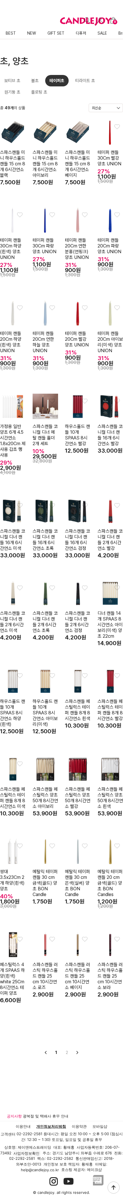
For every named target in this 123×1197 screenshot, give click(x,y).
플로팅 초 (39, 92)
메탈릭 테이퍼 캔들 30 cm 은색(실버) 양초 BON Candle (77, 883)
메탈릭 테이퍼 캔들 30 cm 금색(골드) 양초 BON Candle (45, 883)
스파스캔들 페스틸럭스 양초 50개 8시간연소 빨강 (77, 797)
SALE (102, 33)
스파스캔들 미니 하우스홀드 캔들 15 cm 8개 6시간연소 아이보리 (45, 164)
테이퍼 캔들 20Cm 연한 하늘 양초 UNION (43, 342)
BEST (11, 33)
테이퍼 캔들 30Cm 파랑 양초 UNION (44, 245)
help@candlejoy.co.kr (40, 1170)
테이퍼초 (56, 80)
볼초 (35, 80)
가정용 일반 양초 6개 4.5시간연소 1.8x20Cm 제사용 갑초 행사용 (12, 441)
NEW (31, 33)
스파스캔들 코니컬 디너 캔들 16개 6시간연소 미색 (12, 539)
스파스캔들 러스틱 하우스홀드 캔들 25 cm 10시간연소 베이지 (77, 976)
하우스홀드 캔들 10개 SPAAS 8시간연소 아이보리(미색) (45, 713)
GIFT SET (55, 33)
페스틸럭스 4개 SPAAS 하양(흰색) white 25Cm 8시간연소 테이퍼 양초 (12, 979)
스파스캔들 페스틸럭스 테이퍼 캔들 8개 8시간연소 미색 (12, 797)
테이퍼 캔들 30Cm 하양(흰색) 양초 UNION (10, 248)
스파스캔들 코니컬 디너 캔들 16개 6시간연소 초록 (45, 539)
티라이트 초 (85, 80)
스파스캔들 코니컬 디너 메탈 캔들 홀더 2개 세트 (45, 435)
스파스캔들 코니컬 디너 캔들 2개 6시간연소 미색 (12, 622)
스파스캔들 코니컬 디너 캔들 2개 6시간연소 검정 (77, 622)
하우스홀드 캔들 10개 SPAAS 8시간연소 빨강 (77, 435)
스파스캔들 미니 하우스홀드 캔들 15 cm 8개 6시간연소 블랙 (12, 164)
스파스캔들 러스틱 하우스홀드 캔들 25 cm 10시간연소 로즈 (45, 976)
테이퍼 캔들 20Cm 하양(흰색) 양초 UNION (10, 342)
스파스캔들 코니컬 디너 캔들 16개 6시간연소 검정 (77, 539)
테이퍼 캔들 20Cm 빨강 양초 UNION (77, 339)
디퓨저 (81, 33)
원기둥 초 (12, 92)
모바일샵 (99, 1126)
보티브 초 (12, 80)
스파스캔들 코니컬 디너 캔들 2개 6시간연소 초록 (45, 622)
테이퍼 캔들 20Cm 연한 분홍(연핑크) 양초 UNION (77, 248)
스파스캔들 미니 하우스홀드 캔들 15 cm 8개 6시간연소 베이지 (77, 164)
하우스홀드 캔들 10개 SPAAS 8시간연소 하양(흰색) (12, 713)
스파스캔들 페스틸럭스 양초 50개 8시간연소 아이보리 (45, 797)
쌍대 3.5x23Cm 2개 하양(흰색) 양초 (12, 880)
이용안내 (23, 1126)
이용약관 (79, 1126)
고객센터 (8, 1134)
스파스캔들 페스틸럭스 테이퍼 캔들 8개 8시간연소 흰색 (77, 710)
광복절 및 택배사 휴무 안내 (45, 1116)
